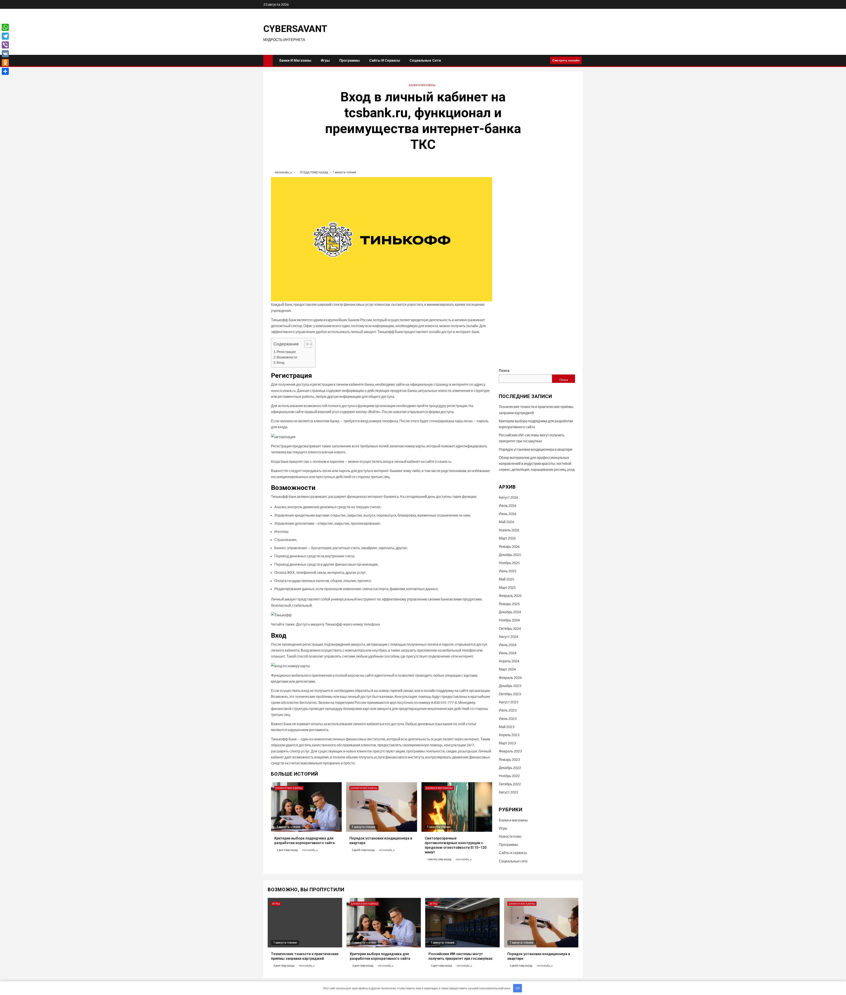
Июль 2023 (507, 710)
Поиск (504, 370)
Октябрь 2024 (510, 628)
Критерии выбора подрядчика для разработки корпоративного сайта (304, 840)
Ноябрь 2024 (509, 620)
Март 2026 (507, 538)
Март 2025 (507, 587)
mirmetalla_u (284, 172)
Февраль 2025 (510, 595)
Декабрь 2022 (510, 767)
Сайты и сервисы (384, 60)
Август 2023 (508, 702)
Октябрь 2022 (510, 784)
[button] (306, 344)
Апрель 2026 (509, 530)
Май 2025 (506, 579)
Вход (280, 362)
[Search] (545, 60)
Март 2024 (507, 669)
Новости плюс (510, 836)
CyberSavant (295, 28)
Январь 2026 (509, 546)
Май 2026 (506, 522)
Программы (349, 60)
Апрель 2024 (509, 661)
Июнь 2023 (507, 718)
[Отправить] (5, 71)
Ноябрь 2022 (509, 776)
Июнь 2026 (507, 513)
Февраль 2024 (510, 677)
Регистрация (286, 352)
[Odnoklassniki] (5, 62)
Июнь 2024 (507, 653)
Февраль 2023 (510, 751)
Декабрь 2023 (510, 686)
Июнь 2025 (507, 571)
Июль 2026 (507, 505)
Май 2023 (506, 726)
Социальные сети (425, 60)
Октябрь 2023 (510, 694)
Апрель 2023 (509, 735)
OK (518, 988)
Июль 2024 (507, 645)
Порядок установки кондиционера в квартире (535, 449)
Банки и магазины (295, 60)
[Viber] (5, 45)
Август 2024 (508, 636)
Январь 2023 (509, 759)
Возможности (287, 357)
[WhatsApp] (5, 27)
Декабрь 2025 (510, 554)
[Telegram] (5, 36)
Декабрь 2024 (510, 612)
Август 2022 (508, 792)
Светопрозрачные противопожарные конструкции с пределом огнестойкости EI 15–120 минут (455, 845)
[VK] (5, 53)
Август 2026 (508, 497)
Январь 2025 (509, 604)
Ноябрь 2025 (509, 563)
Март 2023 (507, 743)
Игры (325, 60)
